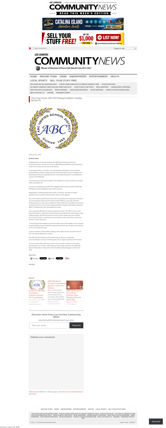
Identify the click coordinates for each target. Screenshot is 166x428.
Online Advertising (96, 90)
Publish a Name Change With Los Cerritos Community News (79, 84)
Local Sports (38, 80)
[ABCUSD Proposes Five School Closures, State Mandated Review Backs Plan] (74, 285)
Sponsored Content (63, 92)
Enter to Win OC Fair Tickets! (84, 87)
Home (33, 76)
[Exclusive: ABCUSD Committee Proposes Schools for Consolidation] (37, 285)
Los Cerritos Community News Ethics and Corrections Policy (51, 87)
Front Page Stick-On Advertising (41, 90)
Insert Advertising (61, 90)
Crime (63, 76)
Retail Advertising (102, 87)
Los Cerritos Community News (45, 422)
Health (115, 76)
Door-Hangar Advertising (79, 90)
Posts (126, 422)
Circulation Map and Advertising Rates (43, 84)
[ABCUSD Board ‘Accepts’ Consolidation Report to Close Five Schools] (57, 292)
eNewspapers (77, 76)
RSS (83, 418)
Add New (132, 422)
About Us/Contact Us (37, 92)
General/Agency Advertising (120, 87)
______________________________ (83, 16)
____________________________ (83, 31)
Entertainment (98, 76)
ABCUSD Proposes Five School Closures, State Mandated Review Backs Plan (74, 295)
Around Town (48, 76)
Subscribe (50, 92)
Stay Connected (40, 48)
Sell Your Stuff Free (63, 80)
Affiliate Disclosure (108, 84)
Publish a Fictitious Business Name (117, 90)
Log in (122, 422)
